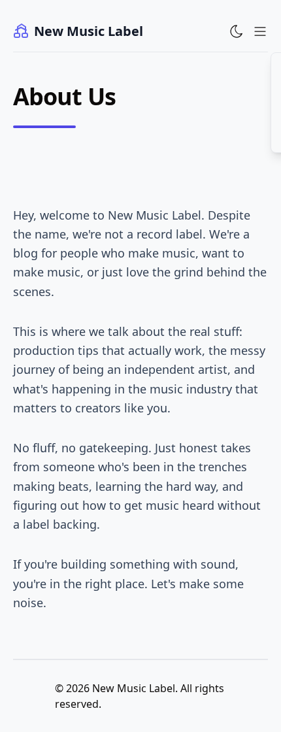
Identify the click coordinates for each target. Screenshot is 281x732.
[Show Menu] (260, 31)
